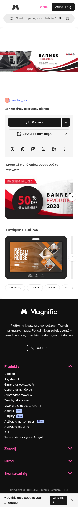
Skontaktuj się (15, 473)
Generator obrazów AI (19, 384)
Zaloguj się (63, 7)
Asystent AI (12, 379)
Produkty (11, 366)
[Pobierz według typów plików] (65, 122)
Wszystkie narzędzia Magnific (25, 437)
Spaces (9, 374)
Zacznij (10, 448)
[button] (39, 348)
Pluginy (13, 416)
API (6, 432)
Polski (39, 348)
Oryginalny (30, 37)
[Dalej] (72, 197)
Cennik (44, 7)
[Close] (72, 500)
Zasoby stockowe (16, 400)
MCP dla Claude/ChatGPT (22, 406)
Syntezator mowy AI (18, 395)
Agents (12, 411)
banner (35, 287)
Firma (9, 461)
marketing (15, 287)
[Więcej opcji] (64, 149)
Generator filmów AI (18, 390)
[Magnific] (39, 312)
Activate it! (58, 500)
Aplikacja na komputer (23, 421)
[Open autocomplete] (10, 18)
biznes (52, 287)
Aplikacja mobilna (16, 427)
